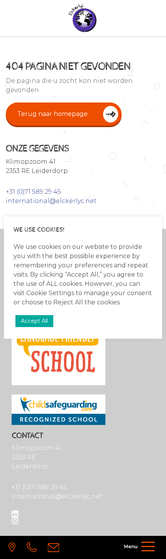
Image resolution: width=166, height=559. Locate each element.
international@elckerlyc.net (51, 201)
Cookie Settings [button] (50, 293)
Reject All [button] (68, 302)
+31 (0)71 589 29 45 (33, 191)
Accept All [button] (34, 320)
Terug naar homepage (52, 114)
